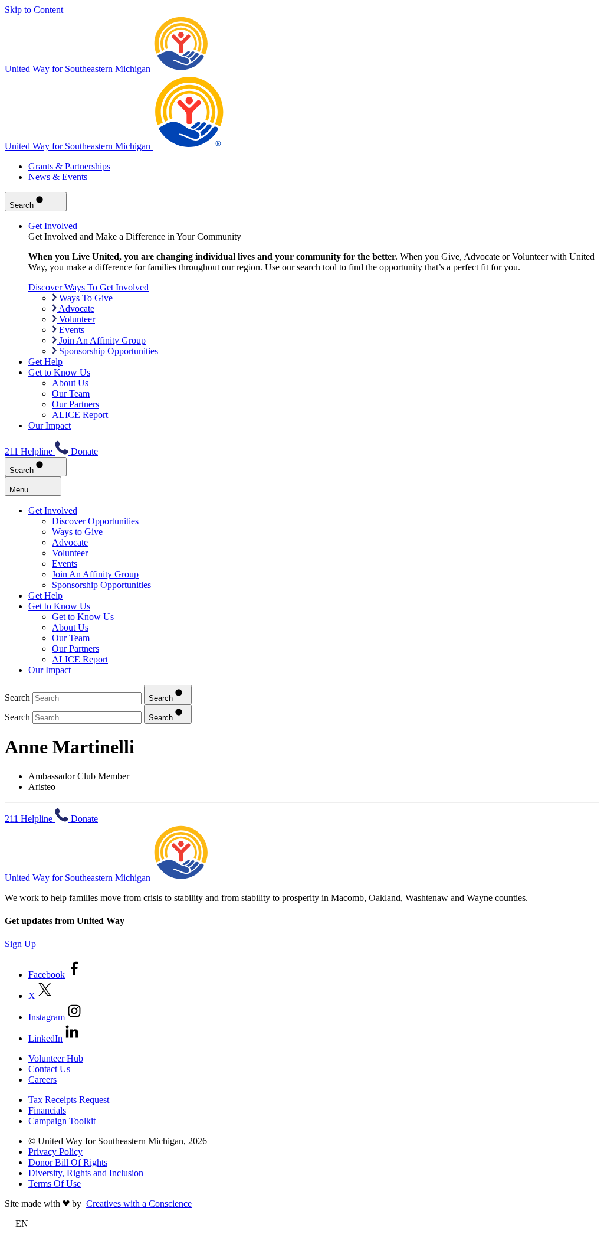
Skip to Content (34, 10)
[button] (302, 1224)
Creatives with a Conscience (139, 1204)
